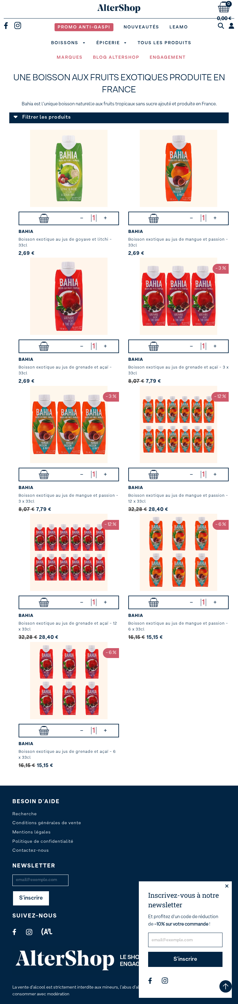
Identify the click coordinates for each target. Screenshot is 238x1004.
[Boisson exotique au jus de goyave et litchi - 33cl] (69, 168)
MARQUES (70, 57)
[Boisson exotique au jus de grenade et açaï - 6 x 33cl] (69, 680)
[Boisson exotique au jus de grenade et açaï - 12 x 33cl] (69, 552)
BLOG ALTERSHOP (116, 57)
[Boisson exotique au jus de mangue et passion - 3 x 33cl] (69, 424)
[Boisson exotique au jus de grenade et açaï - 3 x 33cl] (178, 296)
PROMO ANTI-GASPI (84, 27)
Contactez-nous (30, 850)
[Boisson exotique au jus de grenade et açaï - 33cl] (69, 296)
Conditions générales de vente (46, 823)
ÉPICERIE (108, 43)
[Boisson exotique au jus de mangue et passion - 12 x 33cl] (178, 424)
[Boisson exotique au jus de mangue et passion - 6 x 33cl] (178, 552)
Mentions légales (31, 832)
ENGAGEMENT (168, 57)
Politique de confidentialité (42, 841)
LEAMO (179, 27)
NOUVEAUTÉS (141, 27)
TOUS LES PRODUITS (165, 43)
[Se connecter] (231, 26)
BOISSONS (65, 43)
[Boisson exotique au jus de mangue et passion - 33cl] (178, 168)
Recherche (24, 814)
